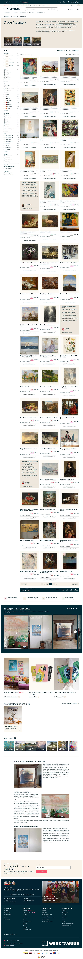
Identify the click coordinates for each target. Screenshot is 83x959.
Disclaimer (37, 950)
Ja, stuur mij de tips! (41, 871)
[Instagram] (9, 934)
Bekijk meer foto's (71, 608)
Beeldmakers (23, 12)
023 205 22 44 (26, 894)
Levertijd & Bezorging (29, 900)
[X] (14, 934)
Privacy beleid (55, 950)
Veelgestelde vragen (10, 898)
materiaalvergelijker (64, 820)
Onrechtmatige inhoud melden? (46, 950)
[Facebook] (12, 934)
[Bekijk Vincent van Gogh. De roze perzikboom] (39, 625)
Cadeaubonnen (27, 902)
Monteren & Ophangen (10, 902)
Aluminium (38, 31)
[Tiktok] (16, 934)
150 (47, 584)
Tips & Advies (40, 12)
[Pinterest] (10, 934)
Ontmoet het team (48, 900)
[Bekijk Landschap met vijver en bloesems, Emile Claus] (16, 633)
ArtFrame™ (16, 798)
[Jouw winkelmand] (78, 9)
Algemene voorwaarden (29, 950)
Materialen (31, 12)
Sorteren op (75, 50)
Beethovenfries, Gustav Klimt (28, 193)
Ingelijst (32, 796)
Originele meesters (25, 55)
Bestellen (26, 898)
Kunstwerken (7, 12)
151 (50, 584)
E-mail (33, 894)
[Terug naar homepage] (12, 9)
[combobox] (36, 9)
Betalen (7, 900)
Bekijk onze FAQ (29, 208)
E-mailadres (38, 865)
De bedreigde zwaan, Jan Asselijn (66, 23)
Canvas (71, 30)
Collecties (15, 12)
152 (53, 584)
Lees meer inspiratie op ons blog (69, 703)
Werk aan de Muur (67, 908)
